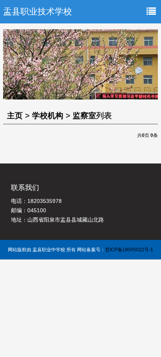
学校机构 (47, 115)
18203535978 (44, 201)
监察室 (84, 115)
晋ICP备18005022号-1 (129, 249)
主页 (15, 115)
